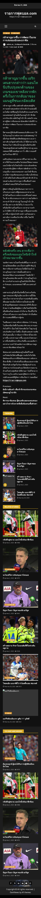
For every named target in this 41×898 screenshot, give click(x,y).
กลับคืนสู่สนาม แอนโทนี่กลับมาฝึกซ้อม (9, 437)
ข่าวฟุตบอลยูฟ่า (15, 33)
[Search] (35, 26)
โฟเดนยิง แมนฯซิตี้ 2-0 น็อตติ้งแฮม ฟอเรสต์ (9, 495)
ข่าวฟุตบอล (6, 33)
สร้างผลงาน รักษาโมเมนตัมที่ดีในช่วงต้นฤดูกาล (9, 481)
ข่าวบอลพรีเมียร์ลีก (10, 534)
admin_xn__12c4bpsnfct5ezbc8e (17, 44)
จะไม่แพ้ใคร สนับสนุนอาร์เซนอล (9, 452)
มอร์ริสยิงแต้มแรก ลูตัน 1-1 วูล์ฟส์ (20, 702)
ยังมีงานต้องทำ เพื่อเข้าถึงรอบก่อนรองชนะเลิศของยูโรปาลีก (19, 389)
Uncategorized (10, 758)
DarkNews (14, 892)
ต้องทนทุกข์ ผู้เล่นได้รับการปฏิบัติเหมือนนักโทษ (9, 423)
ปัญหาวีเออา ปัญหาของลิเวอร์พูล (9, 466)
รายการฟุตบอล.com (20, 13)
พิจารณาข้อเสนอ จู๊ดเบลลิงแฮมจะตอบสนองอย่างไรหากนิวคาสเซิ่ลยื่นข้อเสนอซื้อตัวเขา (20, 400)
